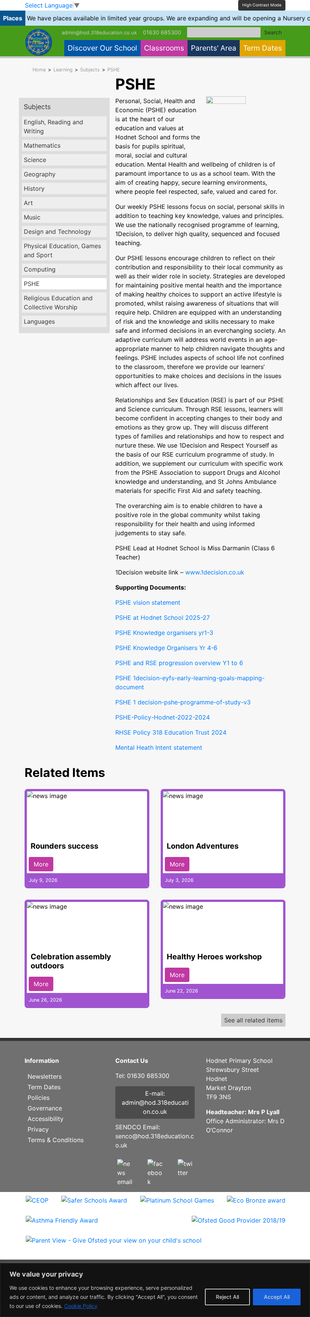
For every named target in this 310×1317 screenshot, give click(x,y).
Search (273, 32)
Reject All (227, 1297)
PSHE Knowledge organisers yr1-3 (164, 632)
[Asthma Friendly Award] (62, 1225)
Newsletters (45, 1076)
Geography (40, 174)
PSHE (32, 283)
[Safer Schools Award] (94, 1205)
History (34, 188)
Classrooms (164, 47)
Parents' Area (213, 47)
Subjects (37, 107)
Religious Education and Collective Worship (58, 302)
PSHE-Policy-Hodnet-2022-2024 (162, 717)
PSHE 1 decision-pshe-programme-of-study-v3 (183, 702)
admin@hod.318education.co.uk (99, 32)
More (41, 864)
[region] (155, 1290)
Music (32, 217)
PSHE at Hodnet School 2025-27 (162, 617)
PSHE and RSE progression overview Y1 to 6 (179, 663)
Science (35, 160)
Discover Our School (102, 47)
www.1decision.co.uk (214, 572)
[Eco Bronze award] (256, 1205)
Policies (39, 1097)
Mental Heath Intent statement (158, 747)
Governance (45, 1108)
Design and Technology (57, 231)
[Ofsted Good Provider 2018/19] (238, 1225)
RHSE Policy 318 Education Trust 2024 (170, 732)
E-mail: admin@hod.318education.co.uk (155, 1102)
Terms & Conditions (56, 1140)
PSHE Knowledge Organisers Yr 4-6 (166, 648)
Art (28, 203)
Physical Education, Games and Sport (62, 250)
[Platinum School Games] (177, 1205)
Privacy (38, 1129)
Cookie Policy (81, 1306)
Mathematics (42, 145)
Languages (39, 321)
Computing (40, 269)
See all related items (253, 1020)
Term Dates (262, 47)
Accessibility (46, 1118)
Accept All (277, 1297)
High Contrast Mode (261, 5)
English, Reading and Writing (53, 126)
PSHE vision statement (147, 602)
